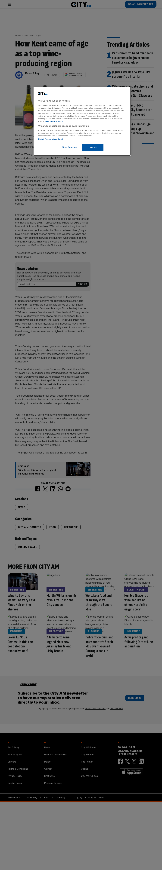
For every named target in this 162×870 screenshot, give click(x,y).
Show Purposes (69, 147)
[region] (82, 121)
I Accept (93, 147)
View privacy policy (54, 121)
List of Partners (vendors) (50, 139)
